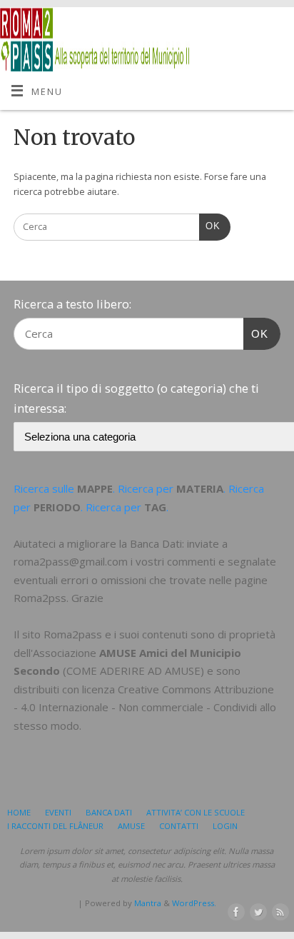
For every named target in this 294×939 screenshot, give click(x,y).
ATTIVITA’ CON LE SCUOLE (195, 812)
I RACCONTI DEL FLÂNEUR (55, 825)
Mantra (147, 903)
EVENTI (58, 812)
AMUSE (131, 825)
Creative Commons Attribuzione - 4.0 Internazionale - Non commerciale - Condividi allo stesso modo (145, 707)
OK (209, 226)
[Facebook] (233, 912)
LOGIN (225, 825)
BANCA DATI (109, 812)
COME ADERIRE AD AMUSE (133, 670)
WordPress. (194, 903)
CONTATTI (178, 825)
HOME (19, 812)
